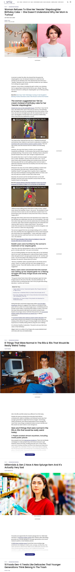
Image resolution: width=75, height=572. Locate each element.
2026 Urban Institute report (19, 543)
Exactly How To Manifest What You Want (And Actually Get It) (29, 292)
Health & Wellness (46, 2)
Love (18, 2)
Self (29, 2)
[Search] (67, 2)
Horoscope (25, 2)
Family (32, 2)
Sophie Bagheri (8, 348)
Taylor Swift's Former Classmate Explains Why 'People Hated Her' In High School (30, 289)
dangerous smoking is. (30, 440)
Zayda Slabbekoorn (9, 470)
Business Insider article (25, 537)
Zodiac (21, 2)
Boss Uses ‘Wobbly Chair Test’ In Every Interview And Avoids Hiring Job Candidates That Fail (30, 295)
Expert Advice (61, 2)
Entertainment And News (13, 6)
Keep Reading (30, 454)
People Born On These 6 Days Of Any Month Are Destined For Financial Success (28, 299)
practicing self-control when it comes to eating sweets (26, 144)
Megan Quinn (7, 20)
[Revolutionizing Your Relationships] (9, 2)
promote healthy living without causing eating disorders (28, 317)
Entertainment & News (38, 2)
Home (6, 6)
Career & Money (54, 2)
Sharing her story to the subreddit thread (22, 108)
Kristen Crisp (7, 570)
